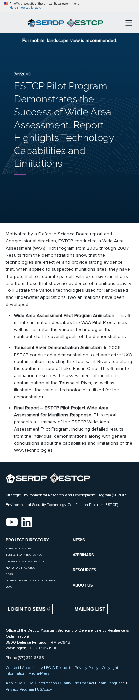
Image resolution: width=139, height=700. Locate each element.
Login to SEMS (27, 609)
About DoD (15, 683)
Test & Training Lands (24, 555)
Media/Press (38, 673)
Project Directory (27, 540)
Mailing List (90, 609)
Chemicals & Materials (25, 561)
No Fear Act (84, 683)
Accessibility (32, 667)
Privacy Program (20, 689)
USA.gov (44, 689)
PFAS (9, 574)
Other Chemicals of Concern (30, 580)
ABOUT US (83, 585)
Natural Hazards (20, 568)
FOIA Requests (59, 667)
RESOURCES (84, 570)
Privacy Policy (87, 667)
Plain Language (111, 683)
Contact (12, 667)
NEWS (79, 540)
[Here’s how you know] (69, 6)
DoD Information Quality (49, 683)
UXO (9, 587)
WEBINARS (83, 555)
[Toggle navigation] (128, 22)
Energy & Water (18, 548)
